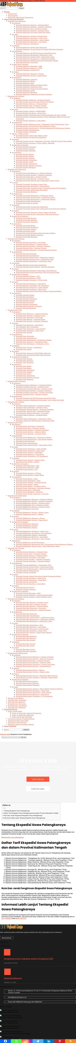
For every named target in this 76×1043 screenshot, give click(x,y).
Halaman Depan (5, 734)
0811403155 (21, 918)
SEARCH (26, 730)
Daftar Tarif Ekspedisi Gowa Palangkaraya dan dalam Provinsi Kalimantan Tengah (31, 813)
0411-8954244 (6, 918)
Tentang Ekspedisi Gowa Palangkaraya (17, 811)
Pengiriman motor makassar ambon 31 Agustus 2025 (28, 958)
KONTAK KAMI (37, 789)
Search (21, 8)
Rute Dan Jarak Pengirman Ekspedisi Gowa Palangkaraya (23, 815)
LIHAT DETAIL (38, 779)
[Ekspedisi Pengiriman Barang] (11, 6)
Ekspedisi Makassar (13, 978)
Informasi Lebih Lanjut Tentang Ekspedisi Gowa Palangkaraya (24, 818)
